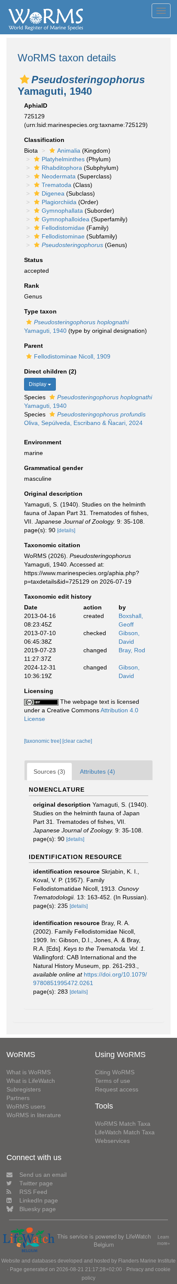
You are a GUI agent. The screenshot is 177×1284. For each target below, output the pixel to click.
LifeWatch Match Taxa (125, 1132)
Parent (33, 345)
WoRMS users (26, 1106)
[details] (66, 530)
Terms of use (112, 1080)
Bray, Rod (132, 650)
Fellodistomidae (63, 227)
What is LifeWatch (30, 1080)
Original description (53, 493)
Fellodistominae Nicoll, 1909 (72, 356)
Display (38, 384)
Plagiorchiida (59, 202)
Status (33, 259)
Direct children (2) (50, 371)
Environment (42, 442)
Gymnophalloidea (65, 219)
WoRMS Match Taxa (122, 1123)
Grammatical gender (53, 467)
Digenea (53, 193)
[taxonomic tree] (43, 741)
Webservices (112, 1140)
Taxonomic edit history (58, 596)
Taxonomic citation (52, 545)
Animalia (68, 150)
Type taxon (40, 311)
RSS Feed (33, 1191)
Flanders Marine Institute (147, 1261)
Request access (116, 1089)
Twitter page (36, 1183)
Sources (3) (49, 771)
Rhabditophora (62, 167)
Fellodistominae (63, 236)
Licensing (38, 690)
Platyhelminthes (63, 159)
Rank (31, 285)
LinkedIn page (38, 1200)
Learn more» (163, 1240)
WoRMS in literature (33, 1115)
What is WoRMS (28, 1072)
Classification (44, 139)
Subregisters (23, 1089)
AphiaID (35, 105)
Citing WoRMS (114, 1072)
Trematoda (56, 184)
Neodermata (59, 176)
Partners (18, 1097)
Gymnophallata (62, 210)
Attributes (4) (97, 771)
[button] (24, 79)
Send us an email (43, 1174)
